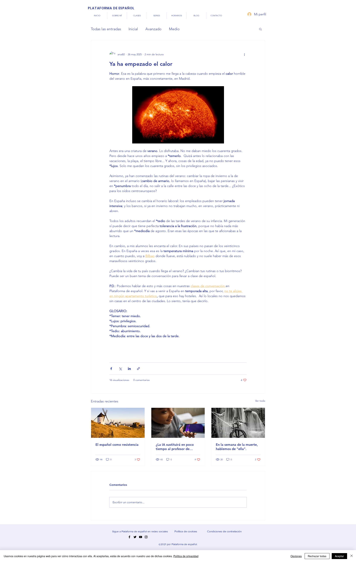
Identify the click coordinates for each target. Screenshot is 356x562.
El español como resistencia (117, 444)
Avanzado (153, 29)
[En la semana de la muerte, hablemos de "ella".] (238, 423)
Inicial (133, 29)
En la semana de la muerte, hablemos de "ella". (237, 446)
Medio (174, 29)
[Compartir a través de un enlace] (138, 368)
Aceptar (339, 556)
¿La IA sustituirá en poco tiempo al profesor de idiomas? (175, 446)
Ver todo (260, 400)
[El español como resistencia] (118, 423)
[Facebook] (129, 537)
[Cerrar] (351, 556)
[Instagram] (146, 537)
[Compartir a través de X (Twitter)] (120, 368)
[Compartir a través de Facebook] (111, 368)
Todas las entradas (106, 29)
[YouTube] (140, 537)
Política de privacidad (185, 556)
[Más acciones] (244, 54)
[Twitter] (135, 537)
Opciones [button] (296, 556)
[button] (260, 28)
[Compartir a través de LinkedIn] (129, 368)
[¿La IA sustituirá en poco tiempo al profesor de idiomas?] (178, 423)
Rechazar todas (317, 556)
